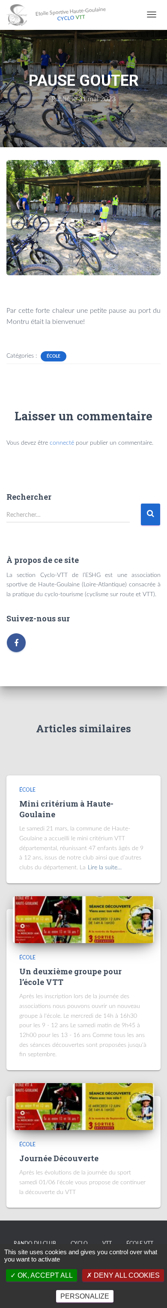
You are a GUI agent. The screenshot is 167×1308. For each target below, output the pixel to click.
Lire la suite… (105, 868)
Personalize (84, 1296)
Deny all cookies (126, 1275)
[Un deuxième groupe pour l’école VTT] (83, 919)
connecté (62, 443)
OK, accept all (44, 1275)
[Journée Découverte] (83, 1106)
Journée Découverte (58, 1158)
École (53, 356)
